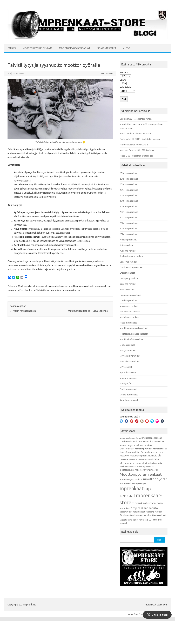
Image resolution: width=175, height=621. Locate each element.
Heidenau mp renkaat (130, 295)
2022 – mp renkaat (129, 217)
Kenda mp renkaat (129, 300)
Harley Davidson (127, 452)
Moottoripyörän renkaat (37, 48)
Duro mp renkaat (128, 284)
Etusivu (12, 48)
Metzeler (125, 455)
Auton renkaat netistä (23, 310)
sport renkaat (139, 519)
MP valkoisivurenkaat (130, 356)
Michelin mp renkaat (129, 317)
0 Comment (107, 73)
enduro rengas (126, 445)
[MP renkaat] (87, 38)
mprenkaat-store (71, 290)
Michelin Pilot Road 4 (153, 463)
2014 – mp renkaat (129, 173)
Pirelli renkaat (127, 515)
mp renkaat (100, 286)
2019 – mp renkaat (129, 201)
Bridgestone (135, 438)
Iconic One (133, 614)
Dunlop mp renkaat (129, 278)
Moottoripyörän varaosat (74, 48)
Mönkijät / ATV (127, 383)
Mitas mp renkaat (128, 322)
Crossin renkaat (127, 273)
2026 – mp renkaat (129, 234)
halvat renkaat (160, 449)
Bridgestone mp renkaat (132, 256)
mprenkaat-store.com (147, 503)
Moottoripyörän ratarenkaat (134, 328)
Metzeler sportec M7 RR (139, 459)
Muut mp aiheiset (26, 286)
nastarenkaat (126, 512)
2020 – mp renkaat (129, 206)
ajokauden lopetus (58, 286)
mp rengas (141, 483)
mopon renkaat (127, 483)
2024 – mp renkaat (129, 223)
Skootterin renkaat (129, 400)
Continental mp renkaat (131, 267)
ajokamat (124, 438)
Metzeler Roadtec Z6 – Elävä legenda (89, 310)
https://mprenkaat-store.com (149, 452)
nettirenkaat (139, 511)
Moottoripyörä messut (146, 470)
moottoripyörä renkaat (131, 479)
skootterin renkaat (156, 515)
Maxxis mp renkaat (129, 306)
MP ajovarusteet (106, 48)
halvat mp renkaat (143, 449)
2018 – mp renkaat (129, 195)
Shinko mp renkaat (129, 394)
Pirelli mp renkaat (128, 389)
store (151, 519)
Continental (125, 441)
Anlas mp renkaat (128, 239)
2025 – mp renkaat (129, 228)
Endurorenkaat (127, 448)
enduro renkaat (127, 289)
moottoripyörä (127, 470)
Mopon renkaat (127, 345)
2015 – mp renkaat (129, 179)
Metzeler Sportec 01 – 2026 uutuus (137, 150)
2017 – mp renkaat (129, 190)
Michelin (154, 459)
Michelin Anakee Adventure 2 (134, 144)
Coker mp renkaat (128, 262)
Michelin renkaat (128, 466)
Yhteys (126, 48)
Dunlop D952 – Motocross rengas (136, 119)
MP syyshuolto (25, 290)
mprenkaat (56, 290)
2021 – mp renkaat (129, 212)
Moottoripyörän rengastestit (134, 334)
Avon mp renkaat (128, 250)
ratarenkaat (141, 515)
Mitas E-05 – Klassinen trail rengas (136, 155)
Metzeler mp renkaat (130, 311)
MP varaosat (126, 367)
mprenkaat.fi (126, 508)
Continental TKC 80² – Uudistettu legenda (140, 139)
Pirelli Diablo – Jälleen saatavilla (135, 133)
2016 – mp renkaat (129, 184)
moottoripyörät (155, 479)
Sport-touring (126, 520)
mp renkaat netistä (145, 508)
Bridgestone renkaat (152, 438)
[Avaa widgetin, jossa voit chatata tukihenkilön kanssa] (157, 615)
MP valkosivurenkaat (130, 361)
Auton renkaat (127, 245)
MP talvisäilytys (41, 290)
